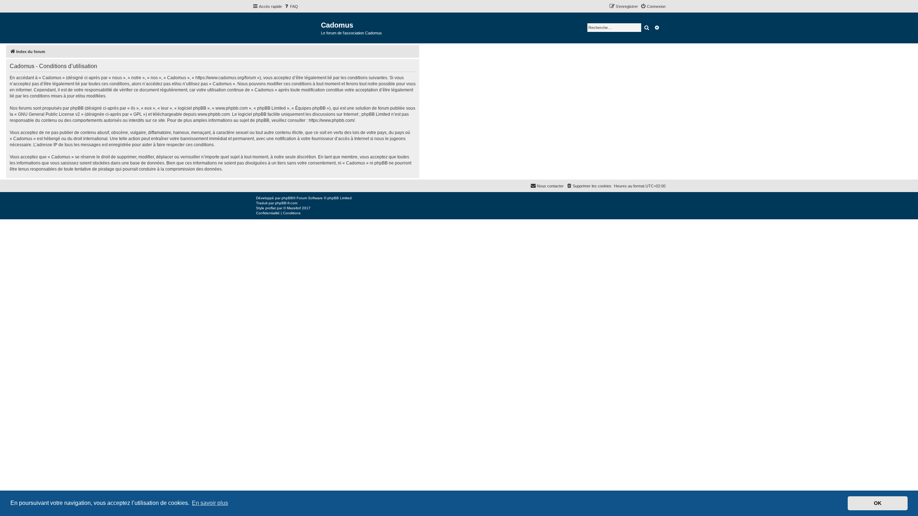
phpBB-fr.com (286, 203)
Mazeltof (294, 208)
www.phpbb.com (214, 114)
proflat (270, 208)
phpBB (287, 198)
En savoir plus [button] (210, 503)
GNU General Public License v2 (49, 114)
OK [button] (877, 503)
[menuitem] (291, 6)
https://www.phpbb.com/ (332, 120)
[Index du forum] (286, 27)
